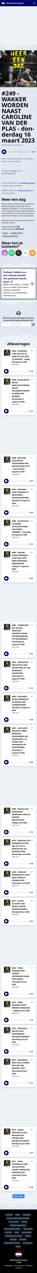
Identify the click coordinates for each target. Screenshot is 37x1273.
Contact (18, 1268)
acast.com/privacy (24, 190)
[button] (34, 3)
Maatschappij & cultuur (12, 1229)
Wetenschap (27, 1243)
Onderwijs (26, 1215)
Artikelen (28, 1265)
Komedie (9, 1215)
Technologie (28, 1229)
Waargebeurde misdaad (14, 1236)
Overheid (23, 1239)
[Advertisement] (18, 24)
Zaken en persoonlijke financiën (18, 1218)
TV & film (8, 1232)
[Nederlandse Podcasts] (18, 1254)
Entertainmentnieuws (10, 236)
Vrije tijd (13, 1239)
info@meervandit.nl (27, 183)
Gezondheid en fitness (12, 1243)
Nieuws (5, 233)
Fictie (17, 1232)
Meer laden (18, 1196)
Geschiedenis (26, 1232)
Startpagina (8, 1265)
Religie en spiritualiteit (18, 1225)
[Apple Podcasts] (4, 252)
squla (15, 171)
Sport (18, 1246)
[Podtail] (18, 252)
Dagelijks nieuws (16, 233)
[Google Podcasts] (25, 252)
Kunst (18, 1215)
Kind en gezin (13, 1222)
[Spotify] (11, 252)
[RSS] (32, 252)
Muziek (24, 1222)
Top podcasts (19, 1265)
